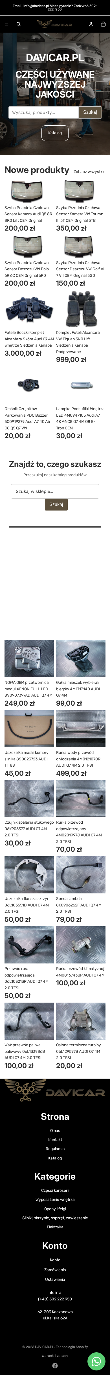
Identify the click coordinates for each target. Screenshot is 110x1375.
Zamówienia (55, 1270)
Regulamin (55, 1148)
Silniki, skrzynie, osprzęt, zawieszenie (55, 1218)
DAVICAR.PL (44, 1347)
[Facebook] (55, 1365)
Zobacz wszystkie (89, 171)
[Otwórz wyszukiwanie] (18, 24)
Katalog (55, 132)
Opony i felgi (55, 1209)
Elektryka (55, 1227)
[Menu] (6, 24)
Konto (55, 1260)
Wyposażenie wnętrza (55, 1199)
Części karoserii (55, 1190)
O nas (55, 1130)
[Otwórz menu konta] (91, 24)
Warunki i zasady (55, 1356)
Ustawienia (55, 1279)
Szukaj (90, 112)
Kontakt (55, 1139)
